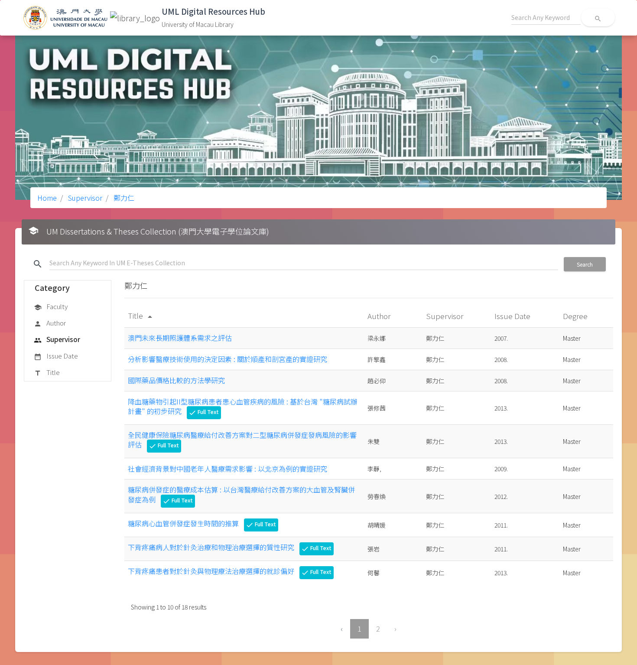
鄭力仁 (123, 197)
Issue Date (56, 356)
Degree (576, 315)
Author (50, 323)
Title (47, 372)
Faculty (51, 306)
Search (585, 264)
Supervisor (84, 197)
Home (47, 197)
